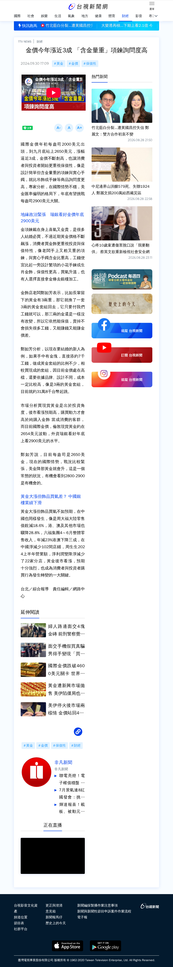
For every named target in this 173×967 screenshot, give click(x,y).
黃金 (60, 64)
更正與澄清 (54, 905)
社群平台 (20, 929)
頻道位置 (20, 917)
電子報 (82, 917)
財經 (40, 41)
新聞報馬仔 (54, 917)
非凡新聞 (63, 762)
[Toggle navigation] (152, 4)
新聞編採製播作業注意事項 (97, 905)
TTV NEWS (24, 41)
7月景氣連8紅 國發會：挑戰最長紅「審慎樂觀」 (72, 794)
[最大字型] (79, 128)
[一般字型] (69, 128)
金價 (74, 64)
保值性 (91, 64)
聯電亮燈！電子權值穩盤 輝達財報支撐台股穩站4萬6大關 (72, 779)
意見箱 (51, 911)
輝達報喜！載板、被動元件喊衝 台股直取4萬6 (72, 808)
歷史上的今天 (56, 923)
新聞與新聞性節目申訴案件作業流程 (104, 911)
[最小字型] (58, 128)
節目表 (19, 923)
